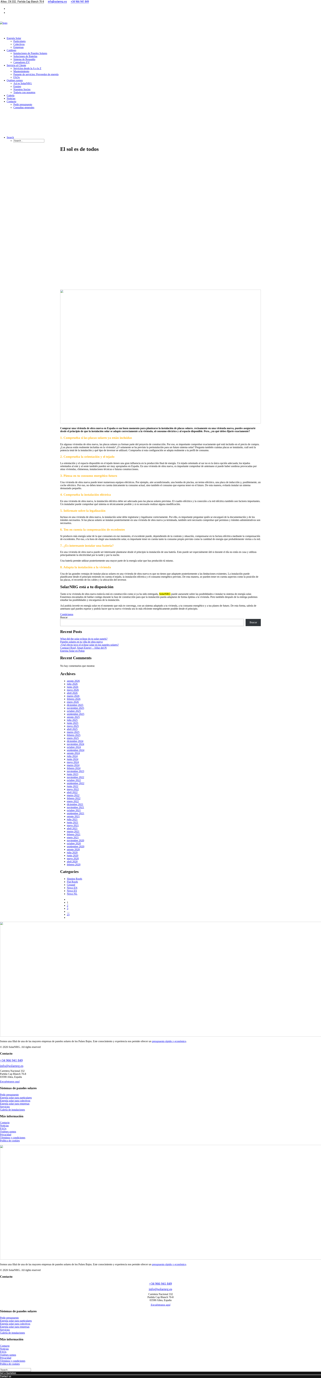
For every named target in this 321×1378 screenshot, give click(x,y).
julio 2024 (72, 756)
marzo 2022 (73, 795)
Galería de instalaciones (12, 1109)
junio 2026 (72, 686)
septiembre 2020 (75, 846)
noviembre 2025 (75, 708)
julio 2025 (72, 720)
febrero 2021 (73, 834)
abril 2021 (72, 828)
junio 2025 (72, 723)
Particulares (19, 41)
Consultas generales (23, 107)
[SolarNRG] (160, 26)
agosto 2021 (73, 816)
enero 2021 (73, 837)
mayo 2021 (73, 825)
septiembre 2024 (75, 750)
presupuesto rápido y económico (169, 1041)
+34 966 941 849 (11, 1060)
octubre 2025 (74, 711)
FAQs (16, 77)
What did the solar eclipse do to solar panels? (84, 638)
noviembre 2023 (75, 771)
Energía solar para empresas (14, 1103)
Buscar (64, 617)
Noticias (11, 98)
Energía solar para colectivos (15, 1100)
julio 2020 (72, 852)
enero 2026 (73, 702)
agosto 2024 (73, 753)
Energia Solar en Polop (72, 650)
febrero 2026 (73, 699)
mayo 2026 (73, 689)
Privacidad (5, 1134)
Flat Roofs (72, 881)
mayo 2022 (73, 789)
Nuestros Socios (21, 89)
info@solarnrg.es (11, 1066)
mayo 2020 (73, 858)
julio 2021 (72, 819)
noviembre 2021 (75, 807)
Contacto (5, 1122)
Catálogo (11, 50)
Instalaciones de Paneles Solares (30, 53)
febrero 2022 (73, 798)
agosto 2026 (73, 680)
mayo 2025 (73, 726)
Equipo (17, 86)
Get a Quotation (8, 1373)
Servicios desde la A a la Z (27, 68)
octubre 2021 (74, 810)
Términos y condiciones (12, 1137)
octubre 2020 (74, 843)
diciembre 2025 (75, 705)
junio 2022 (72, 786)
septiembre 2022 (75, 783)
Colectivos (19, 44)
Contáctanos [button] (66, 614)
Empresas (18, 47)
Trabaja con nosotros (24, 92)
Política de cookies (10, 1140)
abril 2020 (72, 861)
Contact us (5, 1376)
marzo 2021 (73, 831)
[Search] (15, 1369)
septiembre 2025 (75, 714)
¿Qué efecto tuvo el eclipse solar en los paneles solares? (89, 644)
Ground (71, 884)
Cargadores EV (21, 62)
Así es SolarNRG (22, 83)
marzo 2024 (73, 765)
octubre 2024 (74, 747)
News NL (72, 893)
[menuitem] (164, 8)
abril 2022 (72, 792)
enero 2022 (73, 801)
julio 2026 (72, 683)
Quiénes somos (15, 80)
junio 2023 (72, 774)
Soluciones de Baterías (25, 56)
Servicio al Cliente (16, 65)
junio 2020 (72, 855)
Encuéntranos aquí (10, 1081)
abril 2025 (72, 729)
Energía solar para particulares (16, 1097)
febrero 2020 (73, 864)
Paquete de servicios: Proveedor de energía (36, 74)
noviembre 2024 (75, 744)
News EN (72, 887)
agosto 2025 (73, 717)
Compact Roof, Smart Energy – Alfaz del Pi (83, 647)
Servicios (5, 1106)
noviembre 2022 (75, 777)
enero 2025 (73, 738)
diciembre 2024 (75, 741)
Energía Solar (14, 38)
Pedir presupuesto (22, 104)
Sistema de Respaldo (24, 59)
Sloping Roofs (74, 878)
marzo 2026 (73, 696)
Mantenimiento (21, 71)
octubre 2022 (74, 780)
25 (68, 914)
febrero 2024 (73, 768)
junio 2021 (72, 822)
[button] (10, 137)
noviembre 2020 (75, 840)
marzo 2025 (73, 732)
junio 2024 (72, 759)
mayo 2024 (73, 762)
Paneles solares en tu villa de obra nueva (81, 641)
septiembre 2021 (75, 813)
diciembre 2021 (75, 804)
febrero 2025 (73, 735)
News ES (72, 890)
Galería (10, 95)
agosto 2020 (73, 849)
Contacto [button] (11, 101)
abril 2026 (72, 693)
